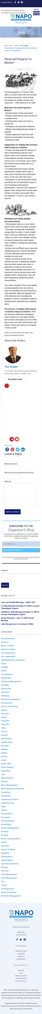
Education (5, 692)
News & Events (21, 976)
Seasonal (5, 846)
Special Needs (7, 860)
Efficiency (5, 696)
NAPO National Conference (12, 789)
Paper (3, 806)
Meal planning (7, 778)
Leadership (21, 959)
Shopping (5, 853)
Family (3, 717)
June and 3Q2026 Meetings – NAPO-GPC (18, 602)
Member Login (21, 951)
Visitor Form (21, 935)
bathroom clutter (8, 649)
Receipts (5, 831)
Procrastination (7, 821)
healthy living (6, 742)
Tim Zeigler (11, 366)
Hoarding (5, 746)
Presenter (5, 817)
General (4, 735)
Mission (21, 970)
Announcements (8, 639)
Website (7, 481)
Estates (34, 48)
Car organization (8, 653)
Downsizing (26, 48)
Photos (4, 810)
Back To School (7, 646)
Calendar (21, 954)
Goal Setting (6, 739)
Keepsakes (16, 50)
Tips (3, 882)
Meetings (21, 932)
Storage (4, 867)
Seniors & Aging (8, 849)
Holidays (4, 749)
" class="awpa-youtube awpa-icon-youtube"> (6, 386)
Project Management (10, 828)
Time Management (9, 874)
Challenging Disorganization (13, 660)
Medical (4, 781)
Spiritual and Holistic (9, 864)
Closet (4, 664)
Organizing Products (10, 799)
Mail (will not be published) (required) (19, 473)
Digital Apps (6, 678)
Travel (3, 885)
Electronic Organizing (10, 699)
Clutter (4, 671)
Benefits (21, 956)
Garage (4, 731)
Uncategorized (7, 889)
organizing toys (7, 803)
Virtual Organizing (8, 892)
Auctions (5, 642)
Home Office (6, 764)
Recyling (4, 835)
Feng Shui (5, 721)
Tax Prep (5, 871)
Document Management (11, 681)
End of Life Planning (9, 706)
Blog (21, 973)
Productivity (6, 824)
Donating (18, 48)
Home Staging (7, 767)
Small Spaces (6, 857)
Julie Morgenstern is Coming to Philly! (17, 624)
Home (3, 760)
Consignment (9, 48)
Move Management (9, 785)
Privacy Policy (21, 981)
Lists (3, 774)
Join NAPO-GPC (21, 978)
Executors (8, 50)
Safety (4, 842)
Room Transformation (10, 839)
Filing (3, 728)
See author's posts (15, 379)
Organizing (5, 792)
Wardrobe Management (11, 896)
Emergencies (6, 703)
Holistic (4, 753)
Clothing (4, 667)
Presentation (6, 814)
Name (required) (10, 464)
